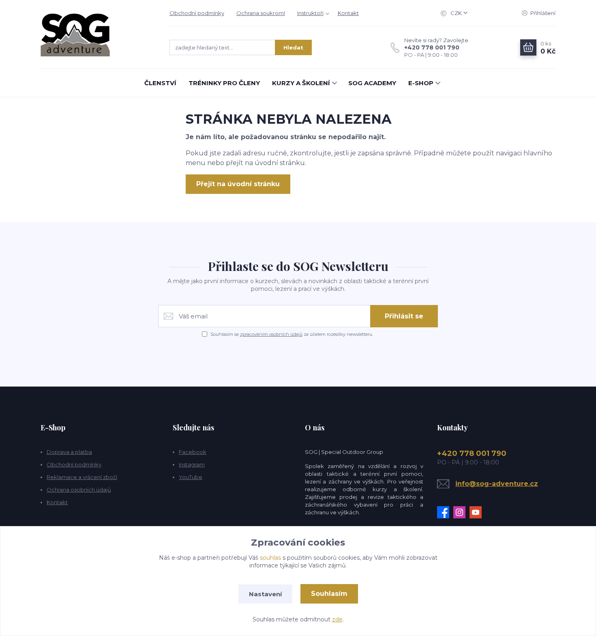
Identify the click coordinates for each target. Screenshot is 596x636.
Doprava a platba (69, 452)
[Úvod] (97, 34)
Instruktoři (310, 13)
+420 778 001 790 (431, 47)
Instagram (192, 464)
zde (337, 619)
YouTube (190, 477)
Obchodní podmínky (196, 13)
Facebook (192, 452)
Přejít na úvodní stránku (238, 184)
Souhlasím (329, 593)
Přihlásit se (404, 316)
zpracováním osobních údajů (271, 334)
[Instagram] (461, 512)
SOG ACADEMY (372, 83)
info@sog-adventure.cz (496, 484)
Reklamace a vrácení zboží (82, 477)
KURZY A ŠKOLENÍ (301, 83)
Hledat (293, 47)
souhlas (270, 557)
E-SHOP (420, 83)
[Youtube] (478, 512)
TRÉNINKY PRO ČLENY (224, 83)
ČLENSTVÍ (160, 83)
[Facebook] (445, 512)
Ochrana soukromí (260, 13)
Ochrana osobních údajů (79, 489)
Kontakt (348, 13)
